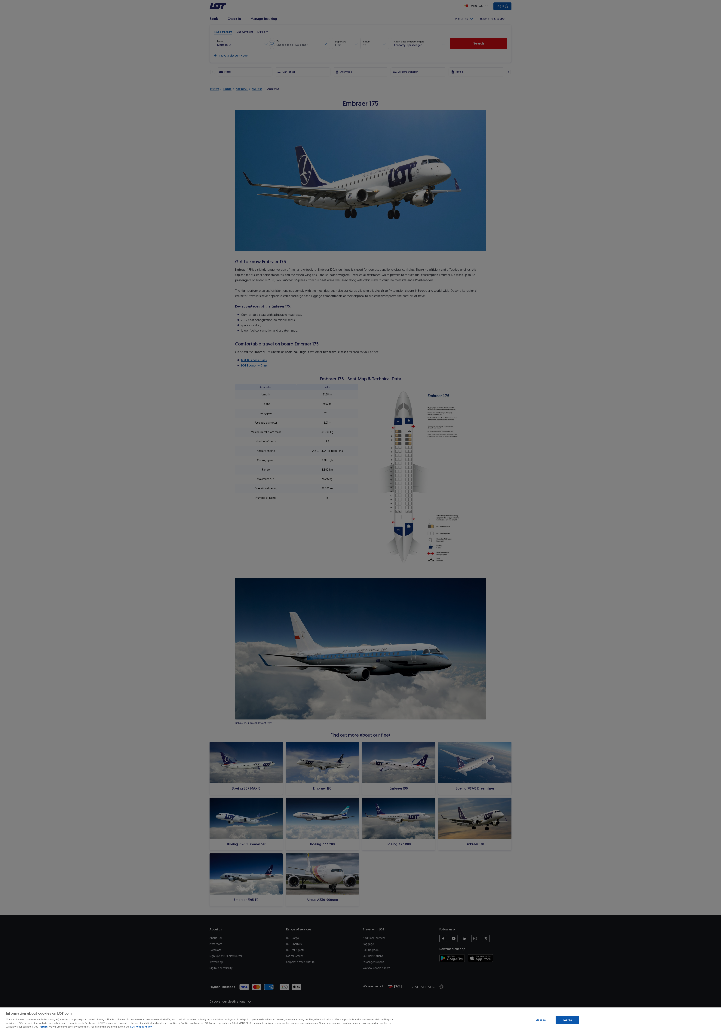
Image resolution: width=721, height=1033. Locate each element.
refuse (44, 1026)
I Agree (567, 1019)
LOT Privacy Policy (141, 1026)
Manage (540, 1019)
